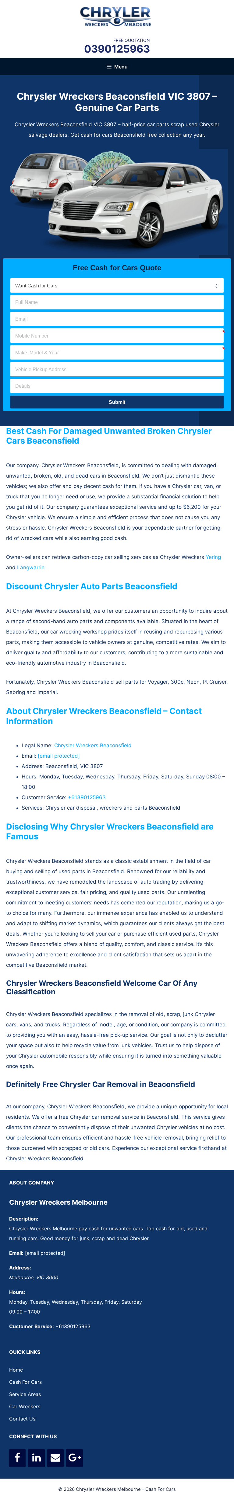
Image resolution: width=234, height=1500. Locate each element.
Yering (213, 557)
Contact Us (22, 1419)
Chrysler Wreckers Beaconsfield (93, 745)
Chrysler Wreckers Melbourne (58, 1202)
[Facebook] (17, 1458)
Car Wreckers (24, 1406)
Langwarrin (30, 567)
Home (16, 1370)
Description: (23, 1219)
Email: (16, 1253)
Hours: (17, 1292)
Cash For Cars (25, 1382)
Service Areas (25, 1394)
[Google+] (74, 1458)
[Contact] (55, 1458)
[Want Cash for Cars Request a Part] (117, 285)
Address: (20, 1268)
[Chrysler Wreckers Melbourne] (117, 16)
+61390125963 (87, 797)
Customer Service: (31, 1326)
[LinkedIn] (36, 1458)
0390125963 (117, 49)
